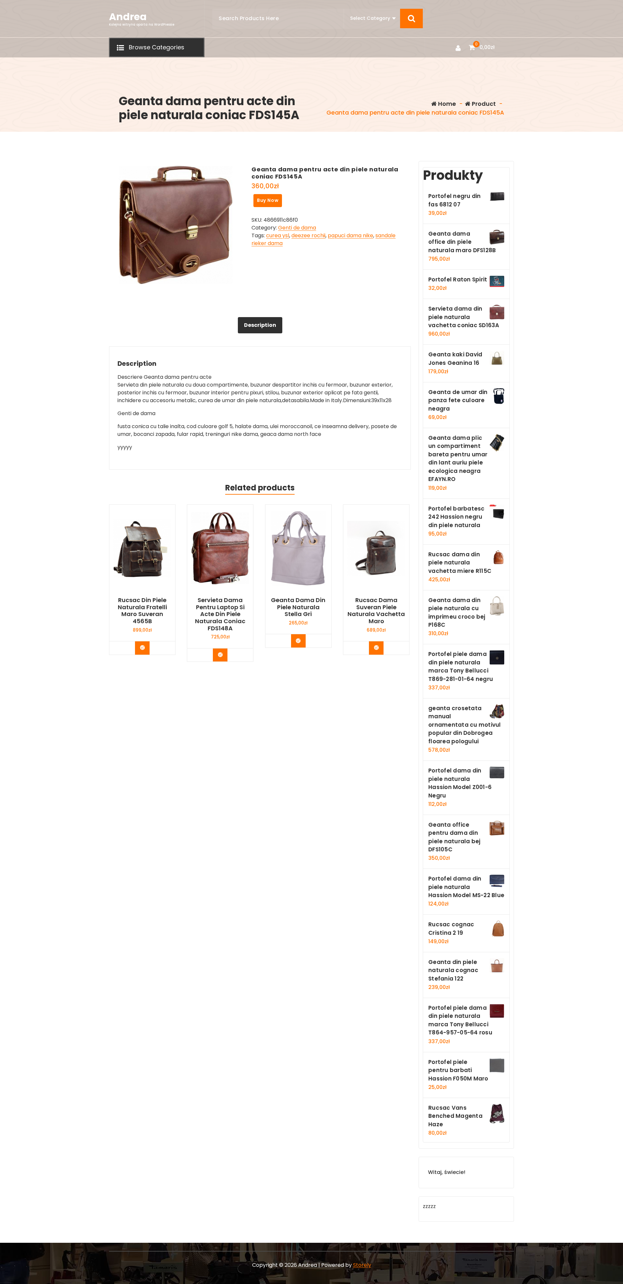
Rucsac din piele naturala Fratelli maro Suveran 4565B (142, 610)
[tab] (260, 325)
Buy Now (268, 200)
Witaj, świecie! (446, 1172)
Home (446, 104)
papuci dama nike (350, 235)
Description (260, 325)
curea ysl (277, 235)
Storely (362, 1265)
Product (483, 104)
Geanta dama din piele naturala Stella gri (298, 607)
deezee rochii (308, 235)
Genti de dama (297, 227)
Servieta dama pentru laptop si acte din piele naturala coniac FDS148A (220, 614)
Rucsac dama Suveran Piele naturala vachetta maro (376, 610)
